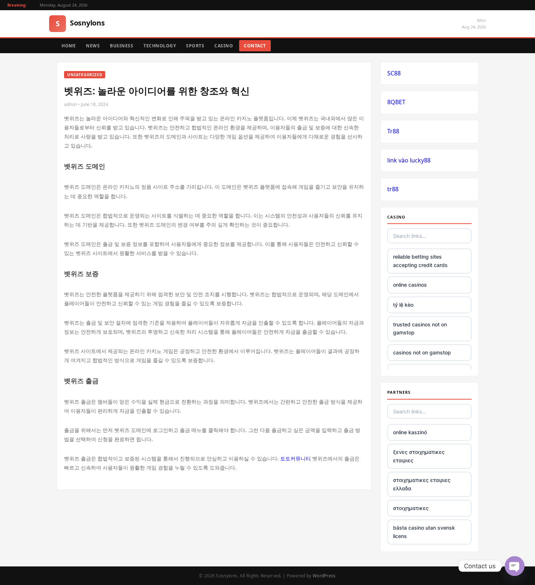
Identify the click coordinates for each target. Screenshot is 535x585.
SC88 (394, 73)
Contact (255, 46)
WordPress (324, 576)
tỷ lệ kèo (403, 305)
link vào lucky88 (409, 160)
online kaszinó (410, 432)
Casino (223, 46)
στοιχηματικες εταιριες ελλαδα (422, 484)
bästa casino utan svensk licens (424, 532)
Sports (195, 46)
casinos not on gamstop (422, 352)
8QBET (396, 102)
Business (121, 46)
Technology (159, 46)
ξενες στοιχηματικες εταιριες (419, 456)
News (93, 46)
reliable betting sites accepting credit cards (420, 261)
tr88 (393, 189)
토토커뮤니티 (295, 458)
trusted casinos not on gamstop (420, 328)
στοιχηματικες (411, 508)
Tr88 (393, 131)
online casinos (410, 285)
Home (69, 46)
